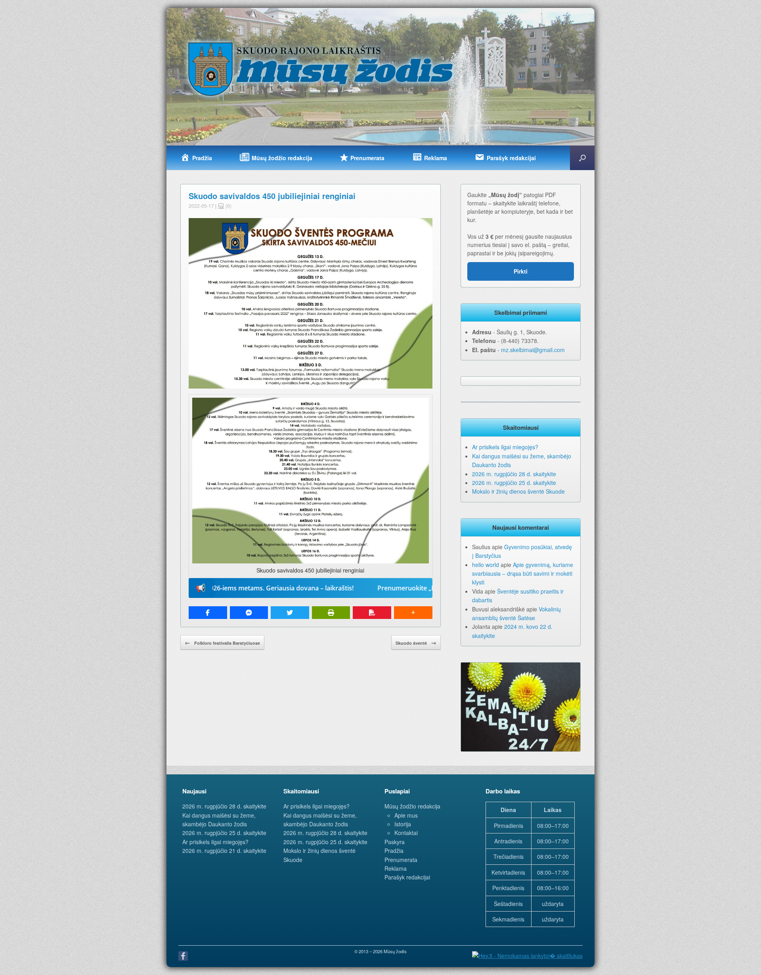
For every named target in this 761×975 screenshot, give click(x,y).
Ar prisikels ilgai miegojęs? (505, 447)
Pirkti (521, 271)
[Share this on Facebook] (208, 612)
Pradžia (393, 850)
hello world (485, 565)
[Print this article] (331, 612)
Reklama (395, 868)
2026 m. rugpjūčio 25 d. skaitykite (514, 483)
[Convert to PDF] (372, 612)
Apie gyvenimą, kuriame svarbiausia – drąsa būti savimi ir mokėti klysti (522, 573)
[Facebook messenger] (249, 612)
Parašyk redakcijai (407, 877)
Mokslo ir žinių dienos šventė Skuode (518, 491)
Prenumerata (400, 860)
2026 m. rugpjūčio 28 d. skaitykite (514, 474)
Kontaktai (406, 833)
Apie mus (406, 815)
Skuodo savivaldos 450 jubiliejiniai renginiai (272, 195)
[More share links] (413, 612)
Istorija (402, 824)
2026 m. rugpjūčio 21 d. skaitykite (224, 850)
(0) (227, 205)
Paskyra (394, 842)
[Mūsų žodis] (321, 69)
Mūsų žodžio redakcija (412, 806)
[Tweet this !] (290, 612)
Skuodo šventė (416, 642)
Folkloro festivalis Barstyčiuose (222, 642)
